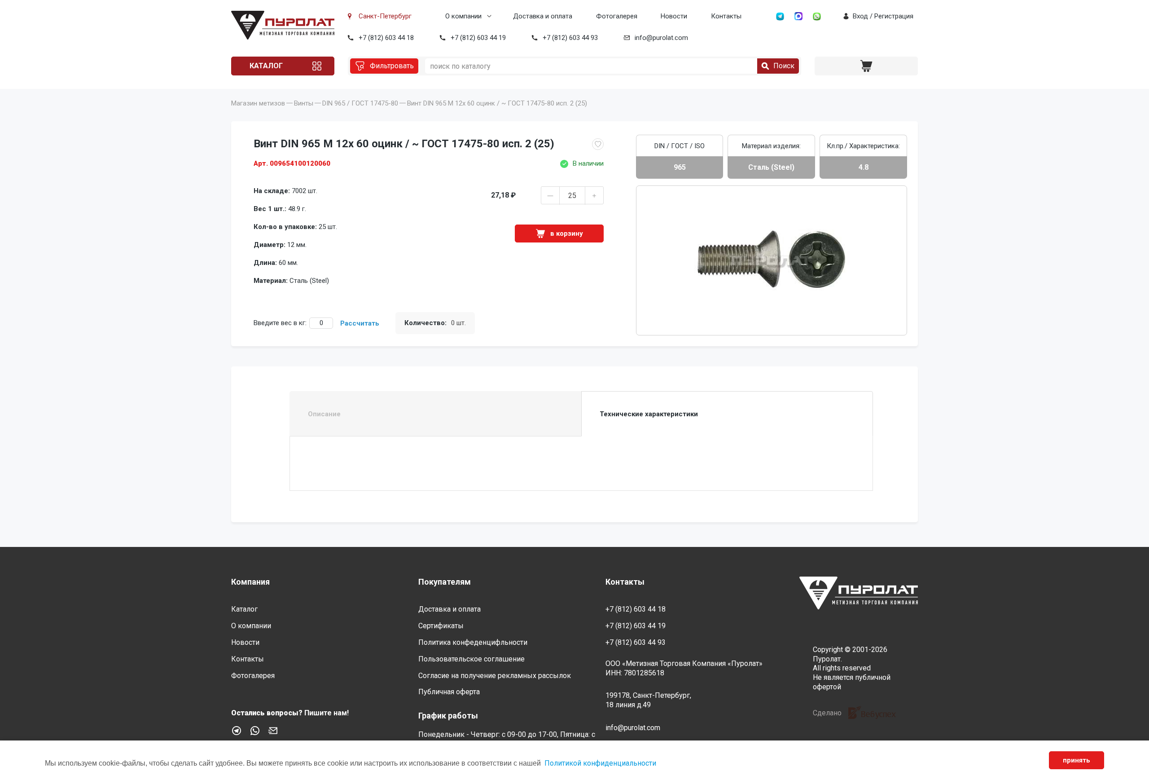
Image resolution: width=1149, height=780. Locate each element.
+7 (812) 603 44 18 (386, 38)
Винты (303, 103)
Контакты (726, 16)
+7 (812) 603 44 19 (478, 38)
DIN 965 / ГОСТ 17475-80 (360, 103)
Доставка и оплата (542, 16)
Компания (250, 581)
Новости (674, 16)
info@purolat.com (661, 38)
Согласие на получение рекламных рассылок (494, 675)
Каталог (266, 66)
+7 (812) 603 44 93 (570, 38)
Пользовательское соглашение (471, 659)
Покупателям (444, 581)
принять (1076, 760)
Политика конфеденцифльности (472, 642)
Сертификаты (441, 625)
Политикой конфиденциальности (600, 763)
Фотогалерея (616, 16)
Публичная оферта (449, 691)
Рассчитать (359, 323)
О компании (463, 16)
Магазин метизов (258, 103)
